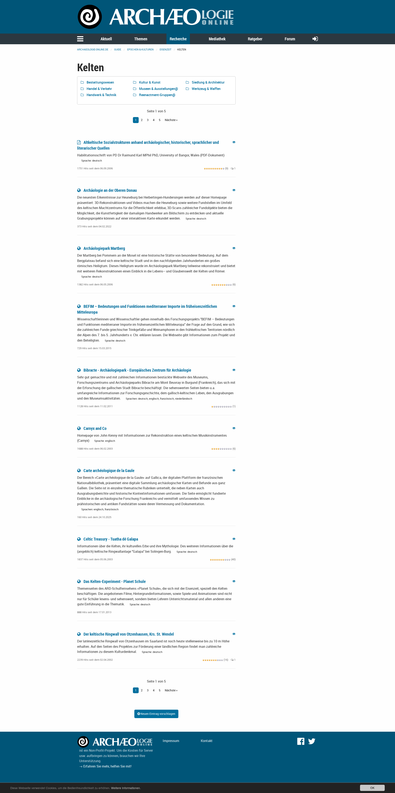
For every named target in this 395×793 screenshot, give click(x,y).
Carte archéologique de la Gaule (109, 470)
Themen (140, 39)
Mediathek (217, 39)
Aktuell (106, 39)
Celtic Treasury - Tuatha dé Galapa (111, 539)
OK (372, 788)
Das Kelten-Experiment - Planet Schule (114, 581)
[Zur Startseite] (156, 16)
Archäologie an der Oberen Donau (110, 190)
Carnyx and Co (95, 428)
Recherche (178, 39)
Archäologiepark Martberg (104, 248)
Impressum (171, 740)
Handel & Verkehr (99, 88)
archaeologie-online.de (92, 49)
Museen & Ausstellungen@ (158, 88)
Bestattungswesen (100, 82)
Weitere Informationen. (126, 788)
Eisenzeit (165, 49)
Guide (117, 49)
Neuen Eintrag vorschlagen (157, 714)
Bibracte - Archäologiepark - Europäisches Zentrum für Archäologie (137, 370)
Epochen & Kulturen (140, 49)
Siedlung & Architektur (208, 82)
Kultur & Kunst (149, 82)
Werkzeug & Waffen (206, 88)
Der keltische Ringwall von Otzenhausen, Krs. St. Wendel (129, 634)
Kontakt (207, 740)
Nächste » (171, 120)
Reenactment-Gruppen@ (156, 95)
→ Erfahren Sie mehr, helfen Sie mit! (105, 766)
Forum (290, 39)
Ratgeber (255, 39)
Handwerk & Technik (101, 95)
